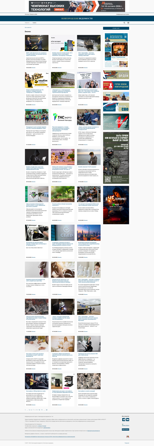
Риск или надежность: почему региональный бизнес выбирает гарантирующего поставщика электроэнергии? (60, 128)
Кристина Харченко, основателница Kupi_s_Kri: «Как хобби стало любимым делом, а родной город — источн (88, 91)
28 (46, 410)
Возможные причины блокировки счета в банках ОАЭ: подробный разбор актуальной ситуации (88, 244)
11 (42, 410)
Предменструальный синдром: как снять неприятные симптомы (35, 280)
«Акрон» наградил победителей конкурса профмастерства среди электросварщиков (61, 318)
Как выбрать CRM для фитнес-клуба (36, 391)
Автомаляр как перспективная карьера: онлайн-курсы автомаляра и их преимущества (36, 244)
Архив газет (116, 28)
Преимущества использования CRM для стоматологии (88, 354)
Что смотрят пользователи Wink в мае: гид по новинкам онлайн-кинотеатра (88, 204)
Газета (34, 22)
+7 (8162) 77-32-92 (41, 426)
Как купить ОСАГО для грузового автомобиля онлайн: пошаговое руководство (35, 355)
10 (39, 410)
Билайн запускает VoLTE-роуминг (87, 166)
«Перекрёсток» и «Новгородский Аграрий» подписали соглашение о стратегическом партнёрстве (61, 91)
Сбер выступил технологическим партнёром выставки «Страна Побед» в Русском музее (36, 318)
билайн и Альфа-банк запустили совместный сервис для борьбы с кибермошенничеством (35, 168)
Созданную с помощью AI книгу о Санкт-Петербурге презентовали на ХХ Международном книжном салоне (62, 244)
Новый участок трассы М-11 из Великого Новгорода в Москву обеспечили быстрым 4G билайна (61, 281)
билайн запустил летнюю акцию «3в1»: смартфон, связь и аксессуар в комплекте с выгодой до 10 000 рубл (62, 54)
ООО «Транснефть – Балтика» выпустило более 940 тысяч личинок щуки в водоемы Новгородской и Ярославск (88, 318)
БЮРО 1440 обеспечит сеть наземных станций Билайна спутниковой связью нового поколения (36, 54)
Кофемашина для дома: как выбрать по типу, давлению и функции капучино (62, 391)
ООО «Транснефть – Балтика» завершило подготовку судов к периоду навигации (86, 54)
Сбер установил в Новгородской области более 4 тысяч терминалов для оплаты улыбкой (35, 205)
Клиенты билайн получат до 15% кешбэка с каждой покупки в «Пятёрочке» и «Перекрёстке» (34, 91)
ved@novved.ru (46, 427)
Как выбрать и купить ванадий (86, 391)
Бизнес (33, 67)
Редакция (127, 443)
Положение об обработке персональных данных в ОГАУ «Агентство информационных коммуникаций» (50, 436)
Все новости (28, 27)
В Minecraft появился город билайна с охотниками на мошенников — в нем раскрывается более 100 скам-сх (62, 168)
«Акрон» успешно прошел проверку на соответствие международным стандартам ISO (88, 128)
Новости (27, 22)
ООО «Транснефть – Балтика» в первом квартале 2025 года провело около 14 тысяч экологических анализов (88, 281)
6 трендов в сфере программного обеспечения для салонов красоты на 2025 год (62, 355)
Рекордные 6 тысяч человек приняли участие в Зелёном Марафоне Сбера (36, 127)
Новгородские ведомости (93, 430)
